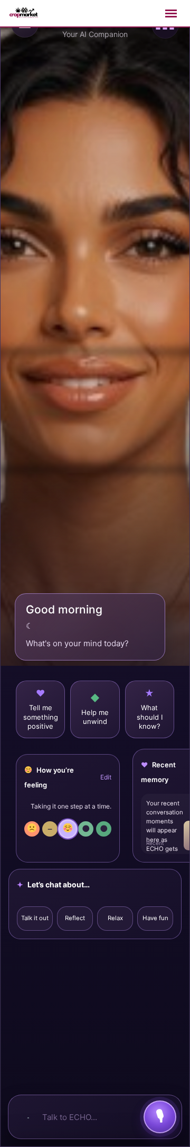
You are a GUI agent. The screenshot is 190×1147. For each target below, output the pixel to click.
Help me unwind (95, 717)
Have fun (155, 918)
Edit (105, 777)
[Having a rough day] (32, 829)
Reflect (75, 918)
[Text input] (27, 1116)
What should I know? (150, 716)
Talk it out (35, 918)
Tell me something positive (40, 716)
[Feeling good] (67, 829)
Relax (115, 918)
